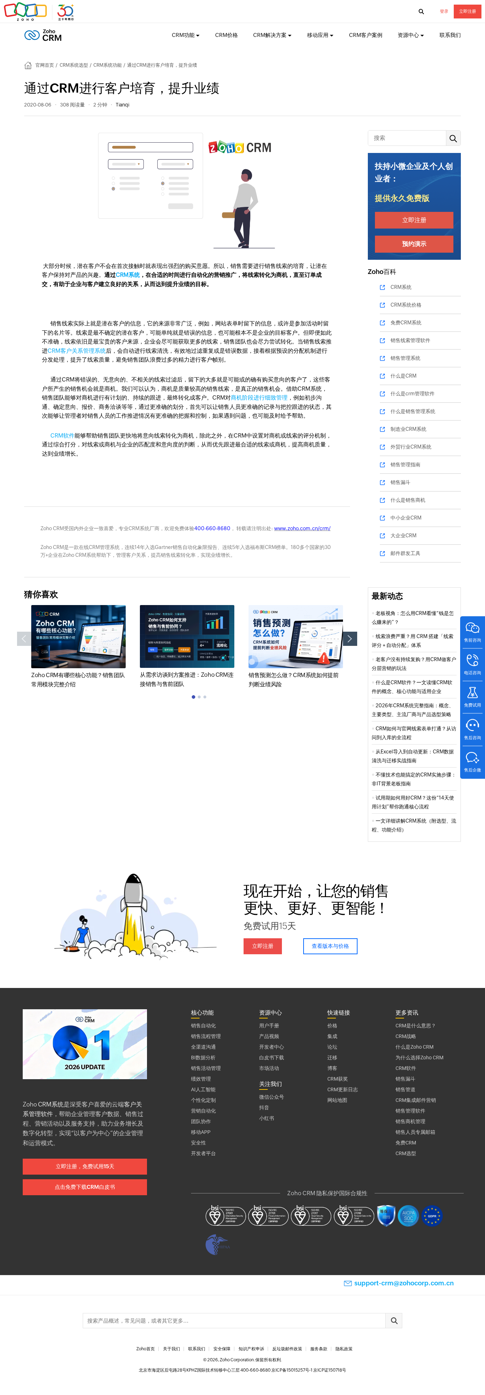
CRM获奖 (337, 1079)
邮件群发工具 (405, 553)
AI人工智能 (203, 1089)
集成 (332, 1036)
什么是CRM (403, 376)
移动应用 (317, 35)
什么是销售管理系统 (413, 411)
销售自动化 (203, 1025)
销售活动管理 (206, 1068)
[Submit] (393, 1320)
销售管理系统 (405, 358)
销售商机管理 (410, 1121)
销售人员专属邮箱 (415, 1132)
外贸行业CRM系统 (411, 447)
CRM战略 (406, 1036)
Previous (24, 639)
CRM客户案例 (365, 35)
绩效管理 (201, 1079)
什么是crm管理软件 (413, 393)
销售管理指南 (405, 464)
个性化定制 (203, 1100)
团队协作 (201, 1121)
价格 (332, 1025)
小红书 (266, 1118)
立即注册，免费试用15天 (85, 1166)
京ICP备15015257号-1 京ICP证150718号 (308, 1370)
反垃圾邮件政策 (287, 1349)
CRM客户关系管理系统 (77, 350)
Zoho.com (40, 11)
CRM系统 (128, 274)
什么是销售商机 (408, 500)
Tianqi (122, 105)
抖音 (264, 1107)
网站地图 (337, 1100)
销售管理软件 (410, 1111)
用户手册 (269, 1025)
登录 (444, 11)
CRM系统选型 (74, 65)
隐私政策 (344, 1349)
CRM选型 (406, 1153)
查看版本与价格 (330, 946)
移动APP (201, 1132)
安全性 (198, 1143)
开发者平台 (203, 1153)
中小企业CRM (406, 518)
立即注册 (467, 11)
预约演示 (414, 243)
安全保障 (221, 1349)
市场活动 (269, 1068)
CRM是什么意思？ (416, 1025)
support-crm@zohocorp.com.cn (404, 1283)
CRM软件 (62, 435)
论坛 (332, 1047)
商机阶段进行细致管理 (259, 397)
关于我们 (171, 1349)
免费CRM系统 (406, 322)
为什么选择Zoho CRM (419, 1057)
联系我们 (450, 35)
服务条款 (318, 1349)
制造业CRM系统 (408, 429)
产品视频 (269, 1036)
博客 (332, 1068)
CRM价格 (226, 35)
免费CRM (406, 1143)
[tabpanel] (78, 647)
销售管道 (405, 1089)
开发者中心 (271, 1047)
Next (350, 639)
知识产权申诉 (251, 1349)
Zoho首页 (145, 1349)
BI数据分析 (203, 1057)
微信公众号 (271, 1097)
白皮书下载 (271, 1057)
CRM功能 (183, 35)
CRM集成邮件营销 (416, 1100)
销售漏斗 (400, 482)
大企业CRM (403, 535)
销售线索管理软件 (410, 340)
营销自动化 (203, 1111)
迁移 (332, 1057)
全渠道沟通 (203, 1047)
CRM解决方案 (270, 35)
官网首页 (45, 65)
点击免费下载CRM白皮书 (85, 1187)
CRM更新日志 (342, 1089)
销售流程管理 (206, 1036)
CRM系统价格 (406, 305)
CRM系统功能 (107, 65)
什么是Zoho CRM (415, 1047)
